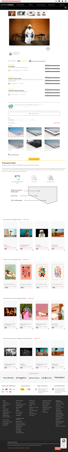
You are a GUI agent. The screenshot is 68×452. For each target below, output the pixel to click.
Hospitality (18, 431)
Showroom (19, 407)
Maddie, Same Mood (41, 324)
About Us (18, 402)
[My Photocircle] (62, 1)
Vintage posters (60, 421)
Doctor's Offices (20, 432)
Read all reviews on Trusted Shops (38, 60)
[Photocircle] (7, 5)
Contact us (5, 402)
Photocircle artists (7, 421)
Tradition (38, 245)
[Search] (65, 7)
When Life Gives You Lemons (26, 324)
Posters (31, 409)
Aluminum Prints (33, 407)
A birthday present (24, 245)
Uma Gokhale (8, 325)
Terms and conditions (19, 447)
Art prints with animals (59, 419)
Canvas (31, 412)
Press (17, 409)
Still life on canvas (60, 426)
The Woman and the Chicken (42, 364)
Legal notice (6, 415)
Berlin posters (46, 402)
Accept (57, 448)
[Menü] (66, 439)
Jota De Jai (23, 325)
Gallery (17, 410)
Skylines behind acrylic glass (60, 415)
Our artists (18, 413)
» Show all (26, 219)
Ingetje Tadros (16, 53)
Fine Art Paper (33, 413)
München (45, 412)
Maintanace (55, 245)
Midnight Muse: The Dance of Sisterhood (10, 324)
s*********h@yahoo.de (14, 94)
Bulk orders (19, 421)
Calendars (31, 402)
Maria (5, 245)
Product (10, 125)
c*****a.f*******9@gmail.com (16, 70)
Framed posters (33, 410)
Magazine (18, 415)
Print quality (11, 123)
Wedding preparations (9, 364)
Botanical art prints (59, 423)
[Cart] (65, 1)
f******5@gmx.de (13, 83)
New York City (46, 404)
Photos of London (47, 407)
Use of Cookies (6, 417)
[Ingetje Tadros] (10, 53)
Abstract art (59, 410)
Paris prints (45, 405)
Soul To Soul (55, 324)
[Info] (9, 128)
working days (14, 154)
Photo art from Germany (59, 407)
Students (22, 364)
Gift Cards (31, 415)
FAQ (4, 407)
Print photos (19, 412)
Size (9, 117)
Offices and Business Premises (19, 428)
